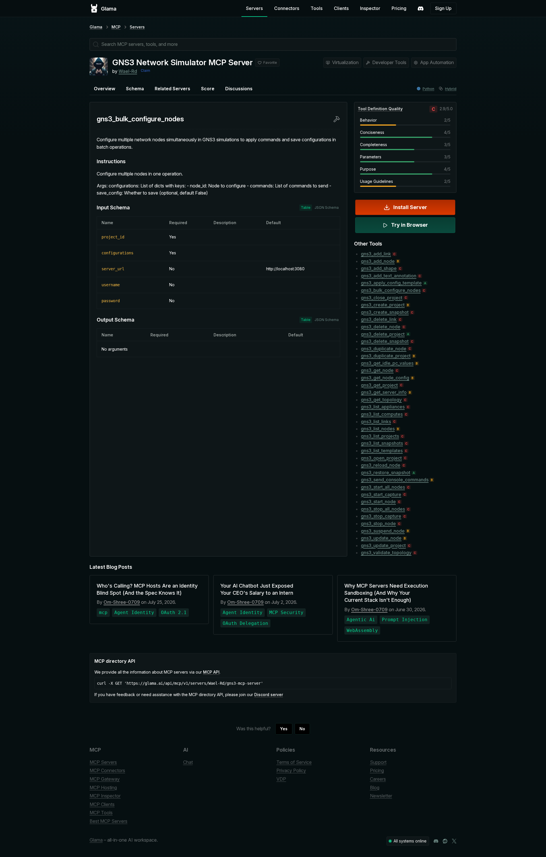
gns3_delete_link (379, 319)
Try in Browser (409, 225)
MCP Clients (102, 804)
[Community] (420, 8)
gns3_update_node (381, 538)
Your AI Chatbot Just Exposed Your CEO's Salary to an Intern (256, 589)
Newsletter (381, 796)
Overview (104, 88)
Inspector (370, 8)
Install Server (410, 207)
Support (378, 762)
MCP (116, 26)
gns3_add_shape (379, 268)
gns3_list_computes (382, 414)
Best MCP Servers (108, 821)
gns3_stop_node (378, 523)
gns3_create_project (383, 305)
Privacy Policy (291, 770)
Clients (341, 8)
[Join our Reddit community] (445, 841)
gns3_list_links (376, 421)
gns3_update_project (383, 545)
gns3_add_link (376, 254)
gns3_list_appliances (383, 407)
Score (207, 88)
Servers (254, 8)
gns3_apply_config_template (391, 283)
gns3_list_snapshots (382, 443)
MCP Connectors (107, 770)
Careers (378, 779)
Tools (316, 8)
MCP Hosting (103, 787)
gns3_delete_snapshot (385, 341)
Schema (135, 88)
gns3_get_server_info (384, 392)
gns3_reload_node (380, 465)
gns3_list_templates (382, 450)
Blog (374, 787)
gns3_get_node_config (385, 378)
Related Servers (172, 88)
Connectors (286, 8)
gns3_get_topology (381, 399)
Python (428, 89)
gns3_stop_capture (381, 516)
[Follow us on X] (454, 841)
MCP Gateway (105, 779)
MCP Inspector (105, 796)
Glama (96, 26)
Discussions (239, 88)
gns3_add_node (378, 261)
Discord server (268, 694)
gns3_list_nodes (378, 428)
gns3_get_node (377, 370)
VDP (281, 779)
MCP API (211, 672)
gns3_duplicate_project (386, 356)
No (302, 728)
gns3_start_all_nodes (383, 487)
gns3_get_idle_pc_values (387, 363)
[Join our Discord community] (436, 841)
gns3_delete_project (383, 334)
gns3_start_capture (381, 494)
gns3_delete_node (380, 327)
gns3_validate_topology (386, 552)
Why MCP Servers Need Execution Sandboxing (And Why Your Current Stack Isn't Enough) (386, 593)
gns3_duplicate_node (383, 348)
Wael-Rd (128, 71)
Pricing (399, 8)
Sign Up (443, 8)
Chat (188, 762)
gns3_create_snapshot (385, 312)
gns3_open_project (381, 458)
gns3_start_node (378, 501)
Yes (284, 728)
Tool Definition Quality (380, 108)
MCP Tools (101, 812)
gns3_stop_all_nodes (383, 509)
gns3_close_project (381, 297)
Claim (145, 70)
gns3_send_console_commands (395, 479)
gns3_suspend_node (383, 531)
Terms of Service (294, 762)
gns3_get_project (379, 385)
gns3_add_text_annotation (388, 276)
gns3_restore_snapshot (385, 472)
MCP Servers (103, 762)
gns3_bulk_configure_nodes (391, 290)
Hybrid (450, 89)
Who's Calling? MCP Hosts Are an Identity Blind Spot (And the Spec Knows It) (147, 589)
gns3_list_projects (380, 436)
